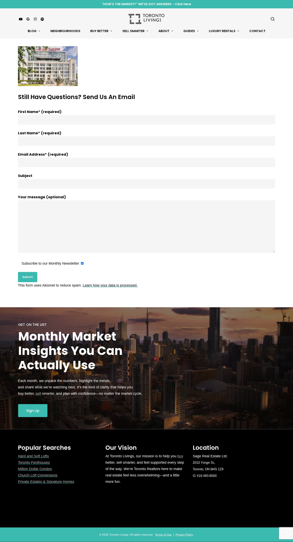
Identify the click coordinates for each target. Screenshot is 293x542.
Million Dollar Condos (35, 469)
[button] (32, 410)
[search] (272, 19)
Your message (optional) (42, 196)
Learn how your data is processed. (110, 285)
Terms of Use (163, 534)
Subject (25, 175)
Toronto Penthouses (34, 462)
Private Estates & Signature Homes (46, 482)
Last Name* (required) (39, 133)
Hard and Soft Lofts (33, 456)
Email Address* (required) (43, 154)
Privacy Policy (184, 534)
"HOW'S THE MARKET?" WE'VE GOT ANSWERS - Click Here (146, 4)
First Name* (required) (40, 111)
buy (180, 456)
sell (38, 394)
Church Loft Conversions (37, 475)
